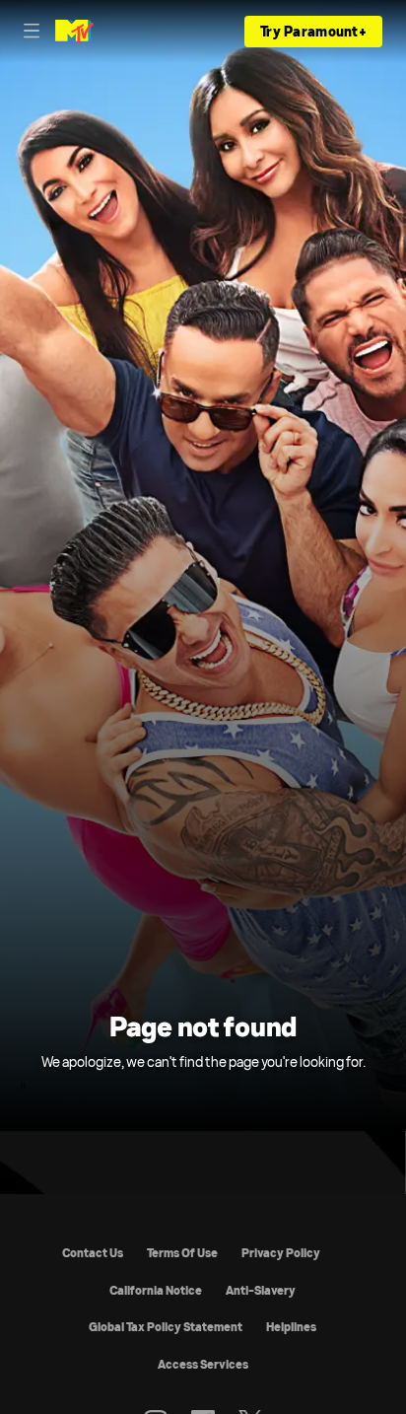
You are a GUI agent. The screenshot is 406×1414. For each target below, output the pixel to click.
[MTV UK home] (74, 31)
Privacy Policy (280, 1252)
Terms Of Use (182, 1252)
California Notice (155, 1290)
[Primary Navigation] (31, 31)
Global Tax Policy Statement (165, 1326)
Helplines (291, 1326)
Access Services (203, 1364)
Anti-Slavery (261, 1290)
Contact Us (92, 1252)
